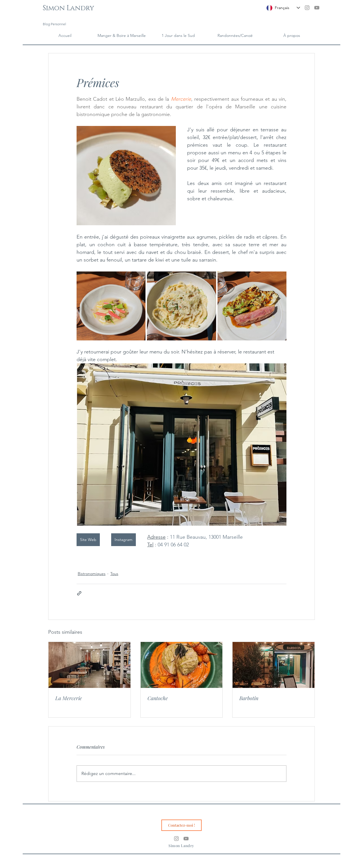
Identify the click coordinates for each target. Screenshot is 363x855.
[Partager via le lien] (79, 593)
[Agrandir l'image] (111, 305)
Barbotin (248, 698)
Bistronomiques (91, 573)
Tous (114, 573)
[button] (291, 35)
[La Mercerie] (89, 665)
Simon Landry (68, 8)
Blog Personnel (54, 24)
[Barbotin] (274, 665)
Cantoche (157, 698)
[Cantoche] (182, 665)
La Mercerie (68, 698)
